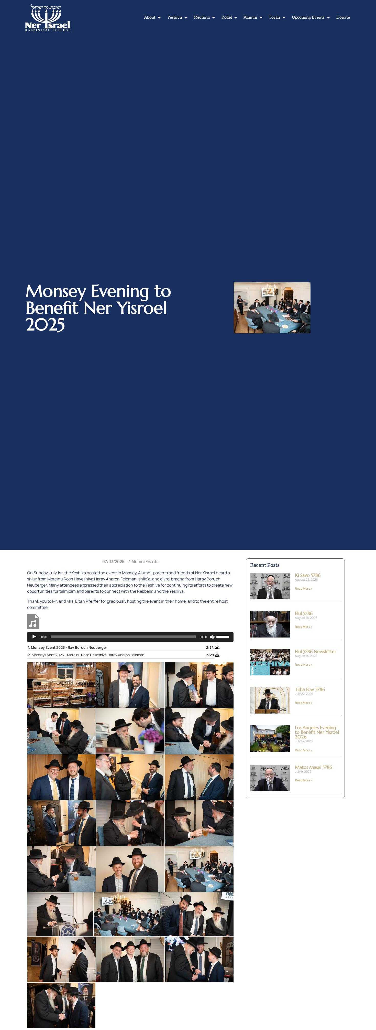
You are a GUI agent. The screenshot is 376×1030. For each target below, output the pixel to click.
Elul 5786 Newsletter (315, 651)
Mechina (202, 17)
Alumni (250, 17)
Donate (343, 17)
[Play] (34, 636)
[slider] (223, 636)
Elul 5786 (304, 613)
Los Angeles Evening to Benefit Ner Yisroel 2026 (317, 732)
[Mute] (212, 636)
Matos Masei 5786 (313, 767)
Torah (274, 17)
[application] (130, 637)
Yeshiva (174, 17)
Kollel (227, 17)
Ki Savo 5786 (307, 575)
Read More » (304, 588)
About (150, 17)
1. (67, 647)
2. (86, 654)
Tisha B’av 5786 (310, 689)
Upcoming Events (308, 17)
